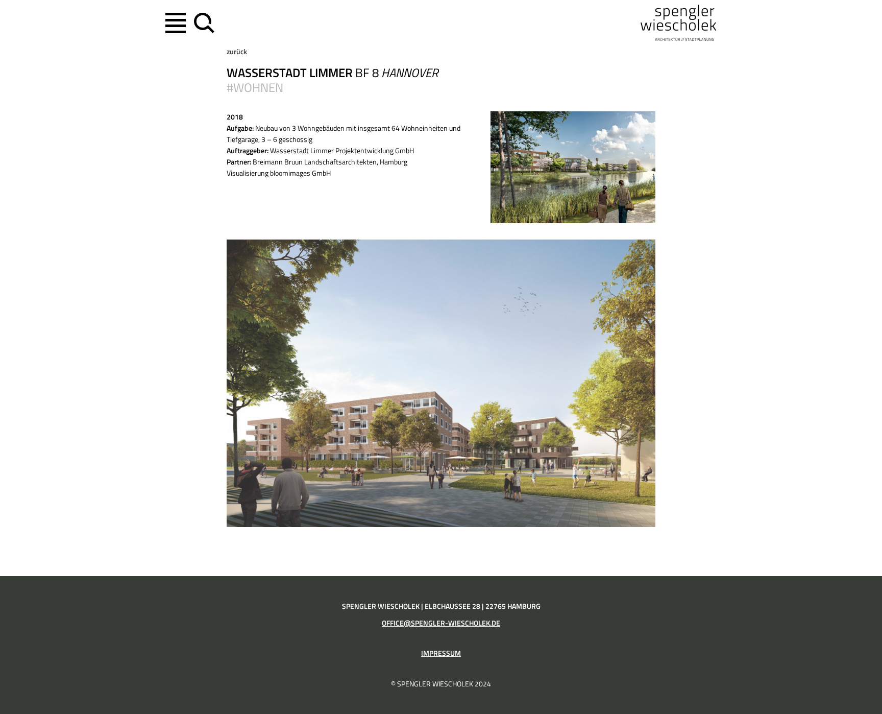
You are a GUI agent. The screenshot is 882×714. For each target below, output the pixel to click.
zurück (237, 51)
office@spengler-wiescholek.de (441, 623)
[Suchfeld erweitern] (202, 23)
